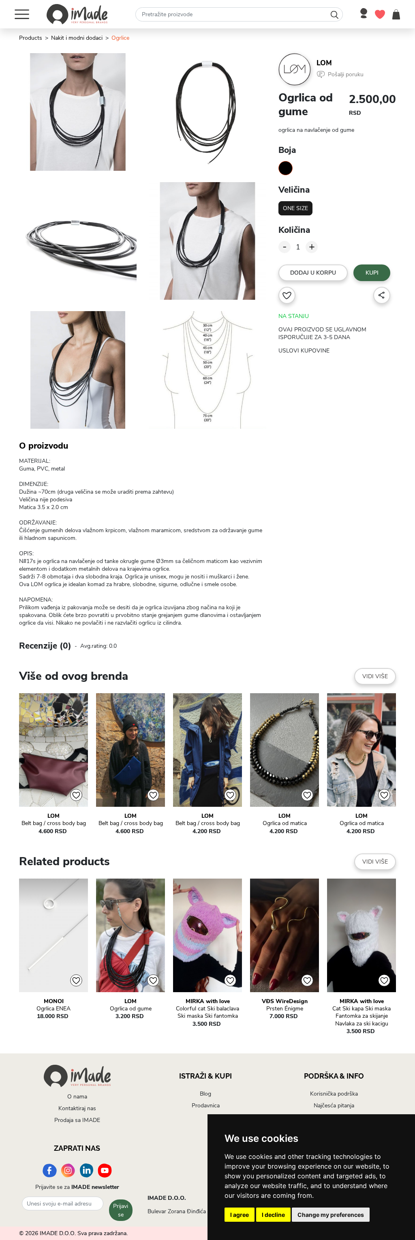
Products (30, 38)
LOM (324, 63)
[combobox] (239, 14)
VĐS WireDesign (285, 1001)
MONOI (54, 1001)
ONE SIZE (295, 208)
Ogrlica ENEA (53, 1008)
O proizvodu (43, 445)
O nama (77, 1096)
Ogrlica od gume (131, 1008)
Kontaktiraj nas (77, 1108)
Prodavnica (206, 1105)
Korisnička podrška (334, 1094)
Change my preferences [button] (330, 1214)
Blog (205, 1094)
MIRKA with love (208, 1001)
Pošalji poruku (346, 74)
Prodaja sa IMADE (77, 1120)
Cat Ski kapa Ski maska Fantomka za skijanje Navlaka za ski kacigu (361, 1016)
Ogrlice (120, 38)
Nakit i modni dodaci (77, 38)
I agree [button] (239, 1214)
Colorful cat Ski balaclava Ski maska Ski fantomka (207, 1012)
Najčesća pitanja (334, 1105)
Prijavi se (120, 1210)
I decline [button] (273, 1214)
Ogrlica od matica (285, 823)
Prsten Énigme (284, 1008)
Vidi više (375, 676)
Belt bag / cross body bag (53, 823)
